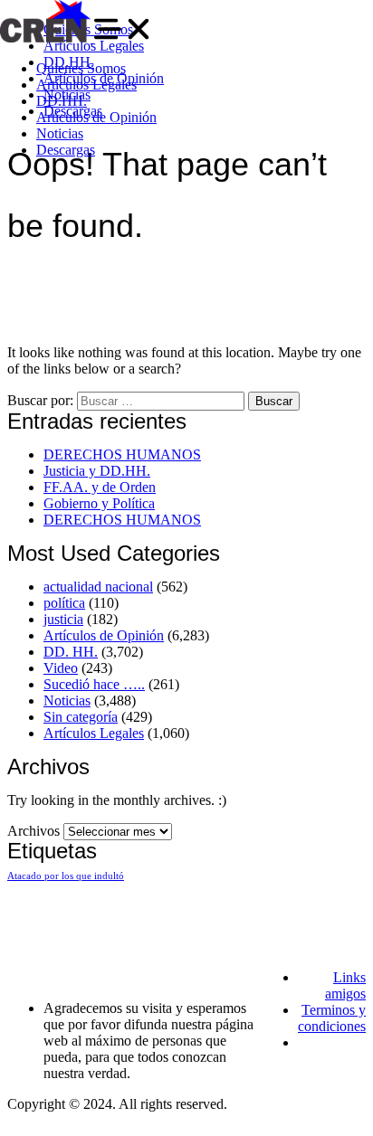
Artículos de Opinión (96, 117)
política (64, 603)
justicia (63, 619)
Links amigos (345, 985)
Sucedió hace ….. (94, 684)
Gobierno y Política (99, 503)
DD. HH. (70, 651)
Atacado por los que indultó (65, 876)
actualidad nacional (98, 586)
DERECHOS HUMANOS (122, 454)
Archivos (33, 830)
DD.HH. (61, 101)
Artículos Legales (86, 84)
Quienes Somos (81, 68)
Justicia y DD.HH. (96, 470)
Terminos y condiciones (332, 1018)
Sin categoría (80, 716)
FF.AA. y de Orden (99, 487)
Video (60, 668)
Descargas (65, 149)
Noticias (59, 133)
